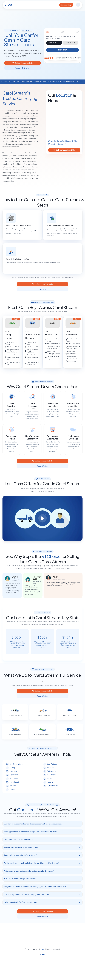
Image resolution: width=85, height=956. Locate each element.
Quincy (12, 768)
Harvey (50, 782)
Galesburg (51, 771)
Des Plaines (52, 764)
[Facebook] (41, 955)
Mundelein (51, 775)
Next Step (62, 50)
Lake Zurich (14, 782)
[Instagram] (42, 955)
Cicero (12, 789)
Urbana (13, 786)
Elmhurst (50, 768)
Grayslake (14, 778)
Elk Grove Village (17, 764)
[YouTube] (44, 955)
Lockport (13, 771)
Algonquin (14, 775)
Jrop (42, 949)
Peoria (49, 778)
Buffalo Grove (52, 786)
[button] (42, 518)
